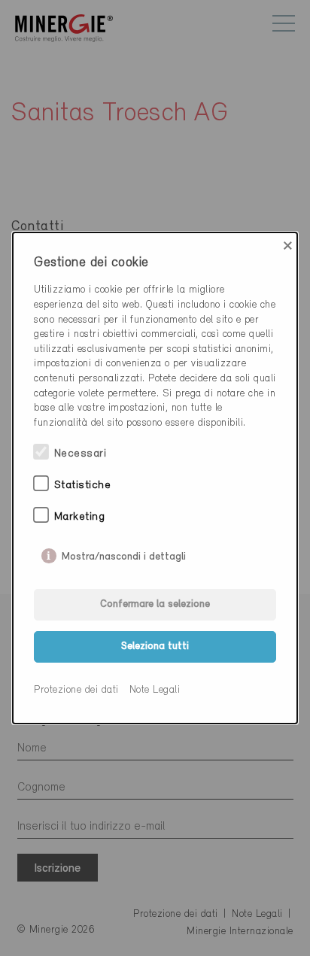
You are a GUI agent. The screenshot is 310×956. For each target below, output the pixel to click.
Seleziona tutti (155, 646)
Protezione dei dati (76, 690)
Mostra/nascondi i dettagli (124, 553)
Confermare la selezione (155, 604)
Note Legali (155, 690)
